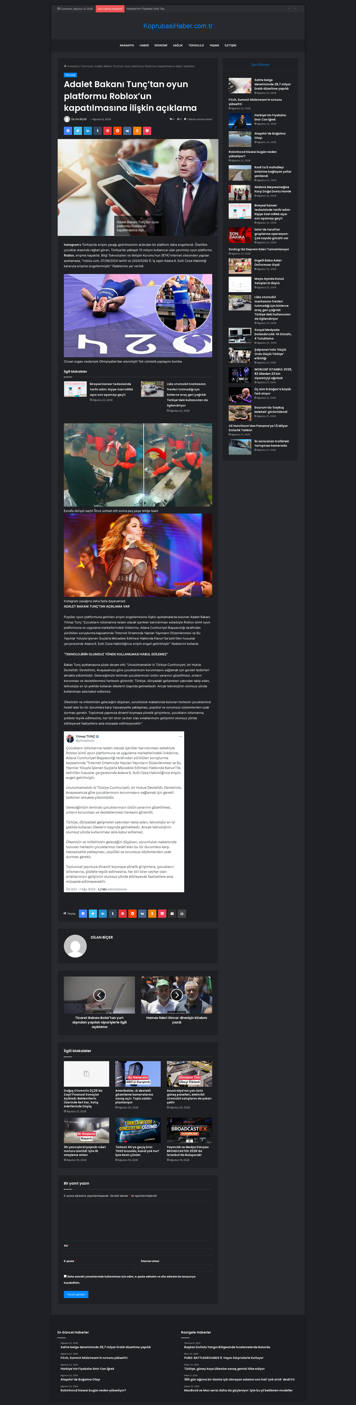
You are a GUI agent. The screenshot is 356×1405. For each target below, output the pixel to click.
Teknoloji (196, 45)
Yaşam (214, 45)
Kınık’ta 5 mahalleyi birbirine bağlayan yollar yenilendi (273, 171)
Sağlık (178, 45)
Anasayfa (127, 45)
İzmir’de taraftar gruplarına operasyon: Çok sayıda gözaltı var (271, 233)
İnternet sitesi (150, 1261)
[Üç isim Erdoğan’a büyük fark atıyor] (240, 395)
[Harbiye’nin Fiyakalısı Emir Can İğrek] (240, 121)
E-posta (70, 1261)
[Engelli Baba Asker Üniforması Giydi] (240, 266)
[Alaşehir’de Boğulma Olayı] (240, 139)
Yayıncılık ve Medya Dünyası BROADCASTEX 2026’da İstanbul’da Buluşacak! (188, 1151)
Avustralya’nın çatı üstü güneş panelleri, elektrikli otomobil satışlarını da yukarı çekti (189, 1096)
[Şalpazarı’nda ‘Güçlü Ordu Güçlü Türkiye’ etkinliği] (240, 355)
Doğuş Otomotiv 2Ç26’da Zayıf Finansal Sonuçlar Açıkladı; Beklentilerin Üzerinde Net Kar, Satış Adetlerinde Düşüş (83, 1098)
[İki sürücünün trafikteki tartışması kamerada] (240, 447)
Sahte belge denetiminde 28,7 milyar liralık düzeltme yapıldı (272, 84)
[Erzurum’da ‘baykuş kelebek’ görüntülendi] (240, 413)
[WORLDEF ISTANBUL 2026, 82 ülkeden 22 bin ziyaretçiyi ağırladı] (240, 375)
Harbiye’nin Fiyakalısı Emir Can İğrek (149, 8)
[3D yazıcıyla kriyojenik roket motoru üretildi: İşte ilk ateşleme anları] (86, 1130)
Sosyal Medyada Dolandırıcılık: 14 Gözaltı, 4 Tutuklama (273, 334)
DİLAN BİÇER (79, 119)
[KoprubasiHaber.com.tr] (178, 26)
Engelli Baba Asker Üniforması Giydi (268, 262)
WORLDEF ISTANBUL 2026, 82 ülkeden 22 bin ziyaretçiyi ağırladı (273, 373)
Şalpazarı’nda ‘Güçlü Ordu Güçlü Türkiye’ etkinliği (270, 354)
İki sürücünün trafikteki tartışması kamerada (271, 443)
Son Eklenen (260, 65)
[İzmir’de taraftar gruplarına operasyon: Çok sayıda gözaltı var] (240, 235)
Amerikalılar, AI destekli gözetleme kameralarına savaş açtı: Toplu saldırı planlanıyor (134, 1096)
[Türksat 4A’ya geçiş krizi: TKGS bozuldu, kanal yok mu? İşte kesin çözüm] (138, 1130)
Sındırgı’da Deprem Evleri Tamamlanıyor (259, 249)
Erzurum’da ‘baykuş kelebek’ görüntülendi (270, 409)
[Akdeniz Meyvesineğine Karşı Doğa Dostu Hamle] (240, 192)
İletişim (230, 45)
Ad (67, 1245)
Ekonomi (161, 45)
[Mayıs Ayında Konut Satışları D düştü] (240, 284)
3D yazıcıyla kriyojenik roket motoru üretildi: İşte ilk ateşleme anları (85, 1151)
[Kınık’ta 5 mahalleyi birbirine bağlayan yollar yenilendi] (240, 173)
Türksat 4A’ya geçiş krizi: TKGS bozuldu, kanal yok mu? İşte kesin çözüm (137, 1151)
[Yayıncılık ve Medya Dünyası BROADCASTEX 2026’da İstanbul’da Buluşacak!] (189, 1130)
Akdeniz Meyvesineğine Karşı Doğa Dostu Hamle (272, 189)
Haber (144, 45)
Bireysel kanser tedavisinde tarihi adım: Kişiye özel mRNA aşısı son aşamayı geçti (111, 389)
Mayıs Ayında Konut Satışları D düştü (269, 281)
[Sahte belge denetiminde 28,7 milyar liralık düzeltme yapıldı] (240, 85)
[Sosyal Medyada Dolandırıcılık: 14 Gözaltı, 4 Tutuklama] (240, 335)
